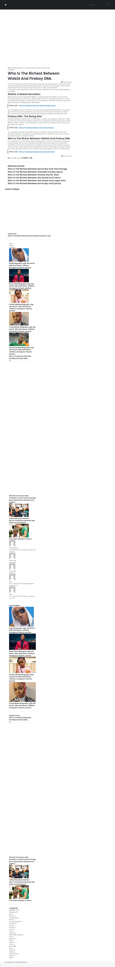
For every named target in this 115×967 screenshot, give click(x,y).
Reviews (11, 916)
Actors (11, 925)
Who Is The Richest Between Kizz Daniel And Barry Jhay (29, 236)
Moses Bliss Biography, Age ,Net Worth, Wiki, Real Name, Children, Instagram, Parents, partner (22, 286)
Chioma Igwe (12, 560)
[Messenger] (26, 158)
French (11, 944)
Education (12, 933)
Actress (11, 929)
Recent (11, 243)
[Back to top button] (0, 964)
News (10, 919)
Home (10, 68)
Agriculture (12, 938)
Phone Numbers (13, 953)
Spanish (11, 955)
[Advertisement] (54, 22)
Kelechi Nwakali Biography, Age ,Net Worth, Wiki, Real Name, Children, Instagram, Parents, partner (21, 351)
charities (11, 952)
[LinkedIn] (21, 158)
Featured (11, 950)
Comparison (16, 68)
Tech (10, 948)
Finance (11, 942)
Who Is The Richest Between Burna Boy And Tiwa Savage (37, 168)
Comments (12, 247)
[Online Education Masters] (19, 516)
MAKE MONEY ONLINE (15, 935)
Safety (11, 957)
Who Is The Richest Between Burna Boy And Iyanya (34, 183)
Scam (10, 936)
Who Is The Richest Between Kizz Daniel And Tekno (34, 177)
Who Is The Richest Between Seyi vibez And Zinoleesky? (22, 521)
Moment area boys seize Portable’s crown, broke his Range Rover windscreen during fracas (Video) (22, 499)
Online (11, 940)
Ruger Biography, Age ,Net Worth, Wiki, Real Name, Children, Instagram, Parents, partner (22, 265)
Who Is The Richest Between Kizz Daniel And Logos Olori (37, 180)
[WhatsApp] (28, 158)
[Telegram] (30, 158)
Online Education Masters (19, 518)
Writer (10, 931)
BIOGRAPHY (12, 910)
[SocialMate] (8, 5)
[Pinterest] (23, 158)
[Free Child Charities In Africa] (19, 537)
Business (11, 946)
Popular (11, 245)
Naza (10, 581)
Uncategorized (13, 917)
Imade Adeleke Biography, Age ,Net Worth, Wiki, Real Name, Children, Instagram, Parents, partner (21, 307)
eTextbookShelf (13, 548)
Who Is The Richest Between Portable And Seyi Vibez (20, 357)
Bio (10, 914)
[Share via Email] (31, 158)
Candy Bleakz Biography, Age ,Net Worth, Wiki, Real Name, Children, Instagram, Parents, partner (22, 329)
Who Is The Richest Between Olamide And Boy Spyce (35, 171)
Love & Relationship (14, 921)
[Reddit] (24, 158)
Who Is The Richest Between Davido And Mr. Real (33, 174)
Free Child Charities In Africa (20, 539)
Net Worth (12, 923)
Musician (11, 927)
